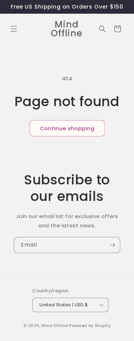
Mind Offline (55, 325)
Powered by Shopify (90, 325)
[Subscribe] (112, 245)
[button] (13, 28)
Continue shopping (67, 128)
